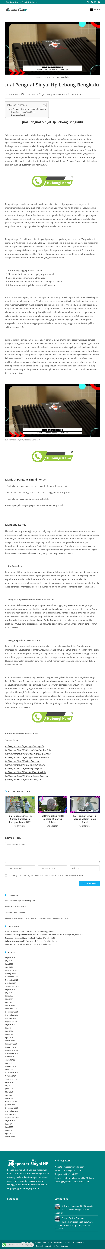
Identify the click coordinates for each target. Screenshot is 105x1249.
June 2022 (9, 1069)
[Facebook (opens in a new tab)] (92, 2)
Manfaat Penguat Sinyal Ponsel (24, 112)
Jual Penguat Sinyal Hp (54, 94)
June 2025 (9, 996)
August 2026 (10, 957)
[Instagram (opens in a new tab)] (95, 2)
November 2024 (11, 1015)
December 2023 (11, 1050)
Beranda (24, 1242)
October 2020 (10, 1114)
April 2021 (9, 1095)
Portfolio (68, 1242)
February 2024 (11, 1044)
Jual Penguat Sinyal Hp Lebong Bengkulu (27, 109)
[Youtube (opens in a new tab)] (98, 2)
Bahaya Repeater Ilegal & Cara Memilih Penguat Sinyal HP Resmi (31, 941)
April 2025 (9, 1002)
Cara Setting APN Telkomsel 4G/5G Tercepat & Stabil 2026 (28, 944)
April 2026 (9, 967)
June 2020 (9, 1127)
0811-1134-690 (19, 912)
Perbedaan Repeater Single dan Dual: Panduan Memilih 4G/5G (30, 938)
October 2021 (10, 1076)
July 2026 (8, 960)
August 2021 (10, 1082)
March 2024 (10, 1040)
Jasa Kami (46, 1242)
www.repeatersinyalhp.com (24, 900)
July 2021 (8, 1085)
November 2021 (11, 1072)
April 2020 (9, 1133)
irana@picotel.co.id (18, 906)
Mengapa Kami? (19, 115)
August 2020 (10, 1120)
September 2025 (11, 986)
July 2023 (8, 1063)
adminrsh (13, 94)
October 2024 (10, 1018)
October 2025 (10, 983)
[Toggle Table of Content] (43, 105)
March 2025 (10, 1005)
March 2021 (10, 1098)
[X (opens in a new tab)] (88, 2)
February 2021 (11, 1101)
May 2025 (9, 999)
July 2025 (8, 992)
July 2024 (8, 1028)
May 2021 (9, 1092)
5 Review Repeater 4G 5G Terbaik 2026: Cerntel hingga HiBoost (30, 931)
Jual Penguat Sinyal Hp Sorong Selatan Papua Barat (85, 819)
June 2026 (9, 964)
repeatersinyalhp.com (74, 1166)
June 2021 (9, 1088)
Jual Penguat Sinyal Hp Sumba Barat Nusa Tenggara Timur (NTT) (20, 819)
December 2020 (11, 1108)
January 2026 (10, 973)
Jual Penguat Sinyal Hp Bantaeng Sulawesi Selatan (52, 819)
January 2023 (10, 1066)
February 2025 (11, 1008)
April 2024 (9, 1037)
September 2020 (11, 1117)
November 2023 (11, 1053)
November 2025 (11, 980)
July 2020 (8, 1124)
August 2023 (10, 1060)
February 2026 (11, 970)
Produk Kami (57, 1242)
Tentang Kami (35, 1242)
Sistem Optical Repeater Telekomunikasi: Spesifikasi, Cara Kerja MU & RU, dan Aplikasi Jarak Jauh (44, 934)
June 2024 (9, 1031)
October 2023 (10, 1056)
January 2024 (10, 1047)
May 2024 (9, 1034)
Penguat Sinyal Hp (75, 161)
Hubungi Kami (78, 1242)
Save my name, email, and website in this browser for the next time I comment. (46, 875)
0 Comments (78, 94)
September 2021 (11, 1079)
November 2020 (11, 1111)
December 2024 (11, 1012)
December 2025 (11, 976)
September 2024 (11, 1021)
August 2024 (10, 1024)
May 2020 (9, 1130)
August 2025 (10, 989)
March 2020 (10, 1136)
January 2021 (10, 1104)
